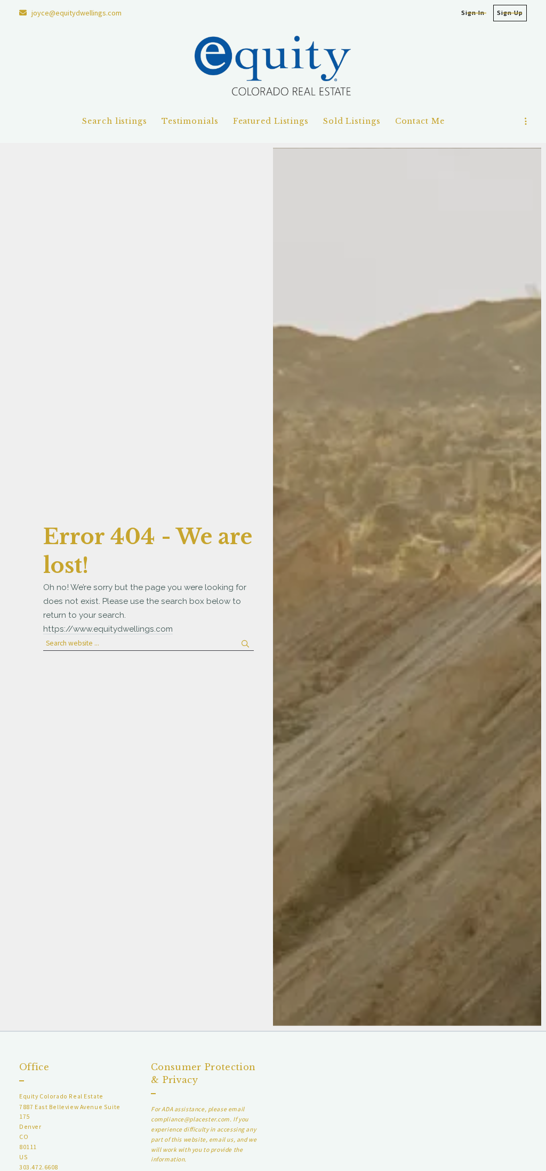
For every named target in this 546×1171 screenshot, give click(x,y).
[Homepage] (273, 68)
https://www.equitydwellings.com (108, 629)
